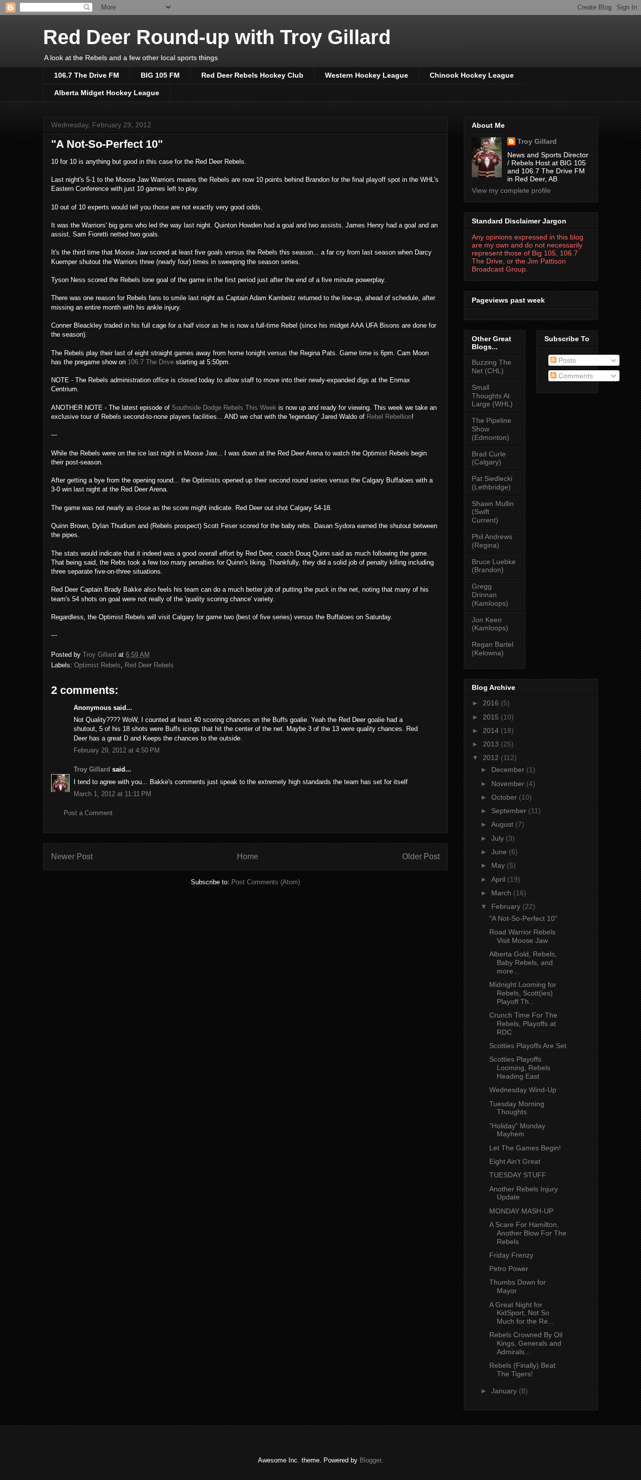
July (498, 838)
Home (247, 856)
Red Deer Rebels (149, 665)
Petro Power (508, 1269)
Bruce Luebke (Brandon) (494, 566)
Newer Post (72, 856)
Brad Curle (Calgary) (489, 458)
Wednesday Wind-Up (522, 1090)
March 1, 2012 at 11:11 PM (112, 794)
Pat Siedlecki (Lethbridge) (492, 482)
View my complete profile (511, 190)
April (499, 879)
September (509, 811)
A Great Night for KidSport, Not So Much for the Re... (521, 1313)
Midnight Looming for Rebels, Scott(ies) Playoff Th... (522, 993)
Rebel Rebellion (389, 416)
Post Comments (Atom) (265, 882)
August (503, 824)
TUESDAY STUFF (517, 1175)
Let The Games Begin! (525, 1148)
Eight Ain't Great (514, 1161)
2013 (492, 744)
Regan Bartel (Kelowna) (492, 648)
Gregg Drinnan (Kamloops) (490, 594)
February (506, 906)
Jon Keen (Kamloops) (490, 624)
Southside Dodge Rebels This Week (224, 407)
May (499, 865)
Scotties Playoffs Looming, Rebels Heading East (519, 1067)
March (502, 893)
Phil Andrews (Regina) (492, 541)
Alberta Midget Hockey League (106, 93)
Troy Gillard (92, 769)
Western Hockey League (366, 75)
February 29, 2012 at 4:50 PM (117, 750)
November (508, 784)
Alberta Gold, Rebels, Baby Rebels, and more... (523, 962)
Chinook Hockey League (472, 75)
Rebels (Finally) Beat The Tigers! (522, 1369)
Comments (574, 376)
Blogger (370, 1460)
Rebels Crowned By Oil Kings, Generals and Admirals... (525, 1343)
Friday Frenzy (511, 1255)
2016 (492, 703)
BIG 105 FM (160, 75)
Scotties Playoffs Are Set (527, 1046)
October (505, 797)
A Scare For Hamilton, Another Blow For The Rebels (527, 1233)
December (508, 770)
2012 (492, 758)
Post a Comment (88, 813)
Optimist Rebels (97, 665)
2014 (492, 730)
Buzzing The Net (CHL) (491, 366)
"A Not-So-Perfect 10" (523, 918)
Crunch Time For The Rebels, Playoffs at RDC (523, 1023)
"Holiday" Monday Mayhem (517, 1130)
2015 (492, 717)
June (500, 852)
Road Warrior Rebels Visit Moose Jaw (522, 936)
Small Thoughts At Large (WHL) (492, 395)
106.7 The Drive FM (86, 75)
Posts (566, 360)
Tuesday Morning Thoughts (516, 1108)
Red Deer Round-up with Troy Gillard (217, 37)
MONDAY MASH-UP (521, 1211)
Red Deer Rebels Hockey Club (252, 75)
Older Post (421, 856)
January (505, 1391)
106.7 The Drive (151, 362)
